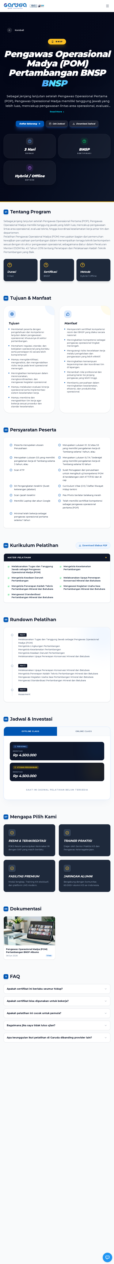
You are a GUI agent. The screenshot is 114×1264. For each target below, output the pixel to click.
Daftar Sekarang (28, 123)
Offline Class (30, 731)
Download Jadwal (85, 123)
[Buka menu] (107, 6)
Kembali (19, 30)
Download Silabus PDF (94, 545)
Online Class (83, 731)
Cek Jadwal (59, 123)
